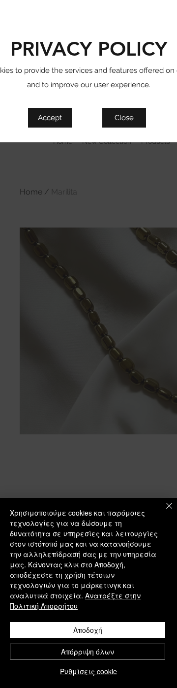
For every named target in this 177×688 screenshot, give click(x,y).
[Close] (163, 512)
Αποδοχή (87, 630)
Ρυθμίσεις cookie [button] (88, 671)
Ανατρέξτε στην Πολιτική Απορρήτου (75, 600)
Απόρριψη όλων (87, 651)
